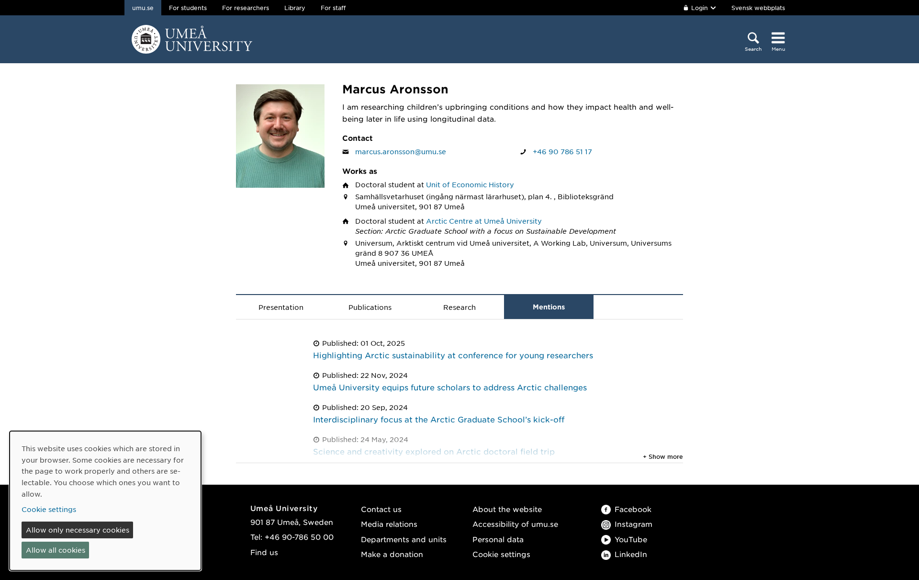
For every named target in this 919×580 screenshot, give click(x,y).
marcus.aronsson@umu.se (400, 151)
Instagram (633, 523)
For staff (333, 7)
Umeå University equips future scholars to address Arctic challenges (450, 387)
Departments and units (404, 539)
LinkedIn (631, 553)
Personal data (498, 539)
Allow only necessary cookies (77, 529)
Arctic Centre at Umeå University (484, 220)
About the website (507, 508)
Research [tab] (459, 307)
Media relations (389, 523)
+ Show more (663, 456)
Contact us (381, 508)
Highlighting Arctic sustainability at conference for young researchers (453, 355)
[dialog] (105, 500)
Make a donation (392, 553)
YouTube (631, 539)
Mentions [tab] (549, 307)
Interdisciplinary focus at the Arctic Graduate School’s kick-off (438, 419)
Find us (264, 552)
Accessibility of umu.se (515, 523)
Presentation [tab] (280, 307)
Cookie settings (501, 553)
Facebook (633, 508)
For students (188, 7)
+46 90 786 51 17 (562, 151)
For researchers (245, 7)
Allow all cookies (55, 550)
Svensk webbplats (758, 7)
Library (294, 7)
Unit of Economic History (470, 184)
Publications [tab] (370, 307)
